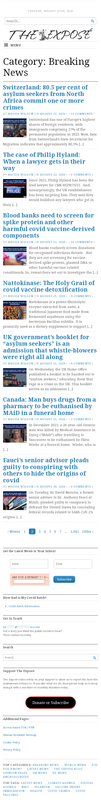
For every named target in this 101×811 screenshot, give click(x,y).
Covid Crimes (59, 791)
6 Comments (81, 363)
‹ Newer (14, 531)
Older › (87, 531)
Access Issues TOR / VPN (18, 727)
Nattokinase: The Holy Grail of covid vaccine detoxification (48, 286)
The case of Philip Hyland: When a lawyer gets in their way (44, 161)
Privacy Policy (11, 749)
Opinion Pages (15, 772)
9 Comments (81, 296)
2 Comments (81, 419)
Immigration (14, 791)
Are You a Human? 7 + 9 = (29, 577)
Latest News (38, 769)
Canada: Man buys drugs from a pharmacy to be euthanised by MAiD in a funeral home (49, 406)
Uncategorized (16, 776)
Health (36, 791)
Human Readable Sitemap (19, 735)
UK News (40, 772)
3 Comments (81, 174)
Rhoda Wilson (20, 113)
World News (75, 765)
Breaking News (46, 765)
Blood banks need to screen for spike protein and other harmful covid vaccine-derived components (49, 225)
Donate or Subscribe (50, 702)
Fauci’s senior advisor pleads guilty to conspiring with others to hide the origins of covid (46, 470)
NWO (25, 787)
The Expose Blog (68, 769)
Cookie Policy (11, 742)
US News (60, 772)
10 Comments (82, 242)
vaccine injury (68, 787)
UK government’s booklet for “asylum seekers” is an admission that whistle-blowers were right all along (50, 347)
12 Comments (82, 113)
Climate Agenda (61, 783)
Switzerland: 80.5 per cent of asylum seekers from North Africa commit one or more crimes (45, 97)
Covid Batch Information (24, 606)
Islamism (42, 787)
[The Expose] (50, 34)
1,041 (74, 531)
